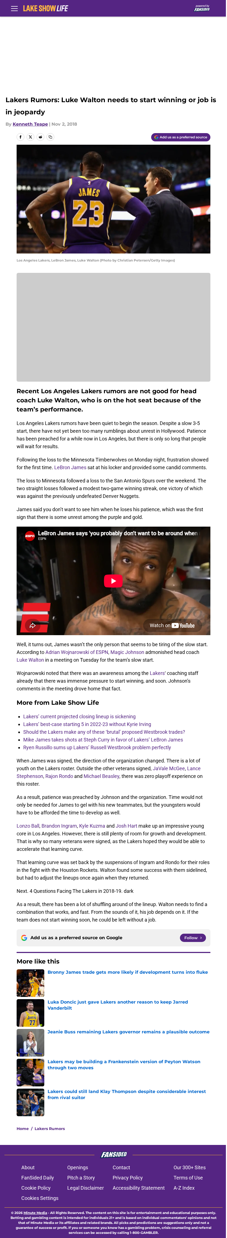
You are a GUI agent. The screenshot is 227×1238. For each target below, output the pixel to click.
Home (23, 1128)
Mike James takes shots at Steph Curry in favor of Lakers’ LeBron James (103, 740)
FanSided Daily (37, 1178)
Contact (121, 1167)
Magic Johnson (127, 652)
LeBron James (70, 467)
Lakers (157, 673)
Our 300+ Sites (190, 1167)
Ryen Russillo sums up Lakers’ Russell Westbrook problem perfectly (97, 747)
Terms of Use (188, 1178)
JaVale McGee (169, 768)
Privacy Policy (128, 1178)
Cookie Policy (36, 1188)
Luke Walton (30, 660)
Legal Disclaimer (85, 1188)
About (28, 1167)
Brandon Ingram (59, 826)
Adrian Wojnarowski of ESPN (76, 652)
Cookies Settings (39, 1198)
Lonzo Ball (28, 826)
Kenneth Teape (30, 124)
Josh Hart (126, 826)
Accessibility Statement (139, 1188)
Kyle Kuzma (92, 826)
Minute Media (35, 1213)
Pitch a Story (81, 1178)
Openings (77, 1167)
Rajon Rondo (59, 776)
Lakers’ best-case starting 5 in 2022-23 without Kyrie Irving (87, 724)
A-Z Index (184, 1188)
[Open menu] (14, 8)
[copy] (50, 137)
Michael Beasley (101, 776)
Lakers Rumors (50, 1128)
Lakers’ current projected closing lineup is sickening (79, 716)
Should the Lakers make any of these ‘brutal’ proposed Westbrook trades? (104, 732)
